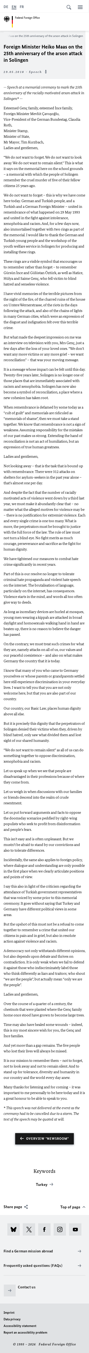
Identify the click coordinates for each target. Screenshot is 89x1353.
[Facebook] (46, 1229)
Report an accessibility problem (25, 1333)
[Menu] (80, 7)
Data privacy (12, 1319)
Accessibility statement (20, 1326)
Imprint (9, 1313)
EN (14, 6)
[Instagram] (61, 1229)
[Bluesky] (15, 1229)
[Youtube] (76, 1229)
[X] (30, 1229)
